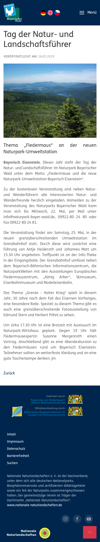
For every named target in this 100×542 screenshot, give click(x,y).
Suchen (12, 463)
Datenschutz (16, 449)
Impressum (15, 442)
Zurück (9, 373)
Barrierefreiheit (18, 456)
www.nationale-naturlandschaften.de (34, 505)
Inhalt (11, 434)
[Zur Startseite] (12, 12)
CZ (57, 12)
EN (50, 12)
